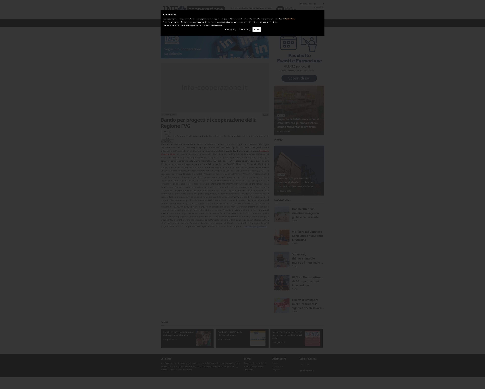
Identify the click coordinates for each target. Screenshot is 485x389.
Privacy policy (230, 29)
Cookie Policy (290, 19)
